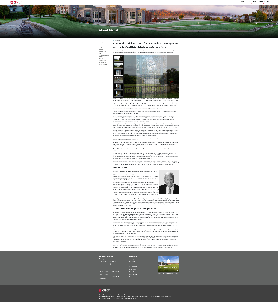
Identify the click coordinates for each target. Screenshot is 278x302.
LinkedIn (103, 264)
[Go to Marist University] (16, 2)
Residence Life (115, 276)
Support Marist (132, 269)
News (100, 53)
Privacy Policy (135, 296)
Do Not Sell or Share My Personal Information (160, 296)
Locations (101, 49)
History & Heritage (102, 47)
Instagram (103, 259)
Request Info (262, 1)
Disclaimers (128, 296)
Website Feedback (133, 274)
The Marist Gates (102, 62)
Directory (131, 259)
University (101, 42)
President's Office (102, 51)
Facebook (103, 261)
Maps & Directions (133, 264)
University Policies (102, 60)
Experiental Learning (104, 271)
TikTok (113, 259)
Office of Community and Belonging (104, 56)
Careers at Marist (133, 266)
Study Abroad (102, 278)
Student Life (257, 4)
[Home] (113, 40)
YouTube (114, 261)
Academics (234, 4)
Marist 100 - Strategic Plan (135, 271)
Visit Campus (132, 261)
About (228, 4)
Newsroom (132, 276)
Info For (242, 1)
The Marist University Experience (103, 44)
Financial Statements (103, 64)
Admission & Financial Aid (245, 4)
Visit (250, 1)
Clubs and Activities (116, 271)
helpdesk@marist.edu (132, 298)
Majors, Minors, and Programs (103, 275)
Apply (254, 1)
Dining (113, 274)
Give (268, 1)
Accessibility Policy (143, 296)
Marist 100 (101, 58)
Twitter (113, 264)
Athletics (263, 4)
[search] (269, 4)
